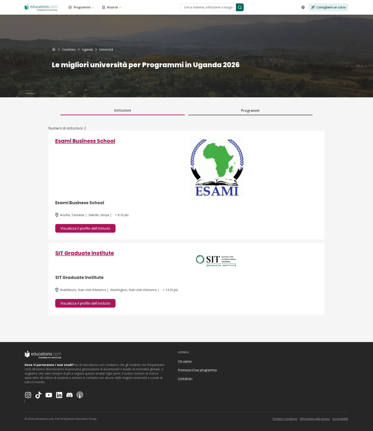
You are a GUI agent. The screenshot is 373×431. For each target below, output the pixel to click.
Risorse (112, 7)
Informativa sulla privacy (315, 419)
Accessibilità (340, 419)
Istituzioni (122, 110)
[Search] (240, 7)
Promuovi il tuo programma (197, 370)
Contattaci (185, 379)
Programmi (82, 7)
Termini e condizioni (284, 419)
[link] (106, 49)
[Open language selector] (303, 7)
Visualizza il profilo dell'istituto (85, 228)
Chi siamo (185, 361)
